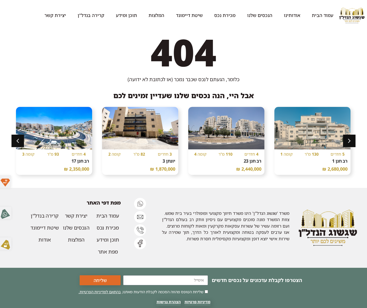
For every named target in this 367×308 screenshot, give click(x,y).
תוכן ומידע (126, 15)
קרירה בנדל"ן (91, 15)
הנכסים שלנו (259, 15)
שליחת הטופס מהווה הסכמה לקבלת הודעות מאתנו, (141, 291)
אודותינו (292, 15)
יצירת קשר (55, 15)
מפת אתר (108, 251)
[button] (17, 141)
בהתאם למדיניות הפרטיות (100, 291)
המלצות (156, 15)
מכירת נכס (224, 15)
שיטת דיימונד (189, 15)
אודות (44, 239)
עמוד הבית (322, 15)
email (203, 273)
